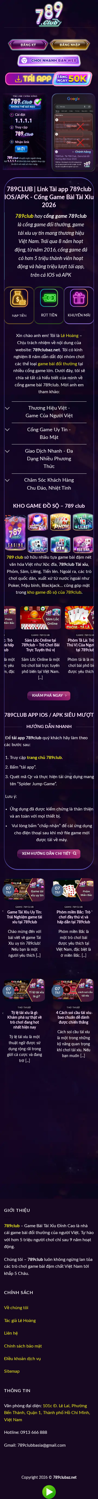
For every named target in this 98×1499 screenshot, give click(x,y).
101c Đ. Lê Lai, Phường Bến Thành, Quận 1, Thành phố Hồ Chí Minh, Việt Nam (47, 1413)
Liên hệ (11, 1333)
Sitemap (12, 1371)
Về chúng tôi (16, 1308)
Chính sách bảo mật (23, 1346)
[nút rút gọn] (7, 409)
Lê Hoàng (69, 335)
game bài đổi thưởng (57, 364)
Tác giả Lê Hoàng (20, 1320)
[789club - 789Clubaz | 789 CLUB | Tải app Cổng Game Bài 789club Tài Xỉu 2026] (49, 15)
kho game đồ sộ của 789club (54, 592)
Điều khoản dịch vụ (22, 1359)
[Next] (89, 637)
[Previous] (8, 637)
